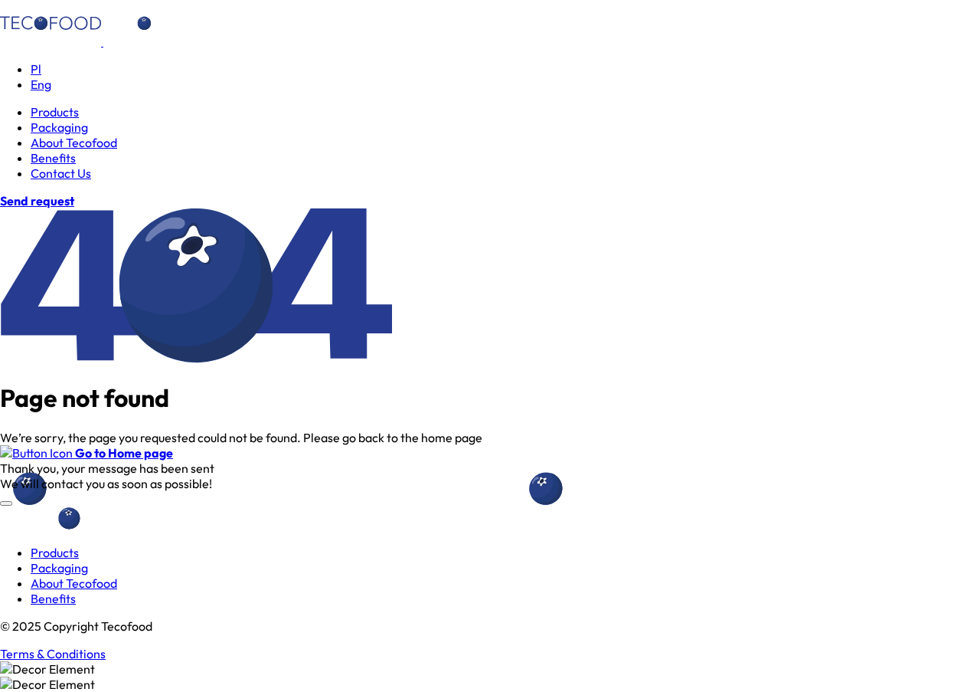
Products (55, 112)
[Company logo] (102, 41)
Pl (36, 69)
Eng (41, 84)
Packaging (59, 127)
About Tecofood (74, 142)
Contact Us (61, 173)
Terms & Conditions (53, 653)
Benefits (53, 158)
